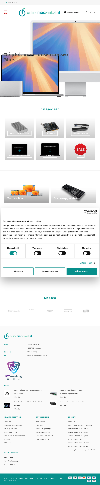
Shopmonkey (11, 480)
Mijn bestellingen (11, 461)
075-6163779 (13, 2)
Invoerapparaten (43, 432)
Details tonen (86, 263)
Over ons (7, 422)
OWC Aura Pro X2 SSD (44, 436)
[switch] (37, 253)
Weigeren (18, 271)
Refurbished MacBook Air (78, 446)
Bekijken (17, 397)
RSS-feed (7, 443)
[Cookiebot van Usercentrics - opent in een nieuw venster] (85, 212)
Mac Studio (40, 422)
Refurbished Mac (75, 439)
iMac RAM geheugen (43, 429)
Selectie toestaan (50, 271)
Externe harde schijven (78, 436)
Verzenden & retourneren (14, 436)
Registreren (9, 457)
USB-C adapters (42, 439)
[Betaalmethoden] (70, 477)
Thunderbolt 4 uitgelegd (78, 432)
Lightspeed (50, 478)
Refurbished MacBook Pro (78, 443)
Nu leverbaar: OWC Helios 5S (72, 402)
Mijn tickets (9, 464)
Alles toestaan (81, 271)
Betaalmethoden (10, 432)
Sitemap (7, 439)
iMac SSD (71, 422)
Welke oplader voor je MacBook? (81, 450)
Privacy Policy (10, 429)
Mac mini (39, 425)
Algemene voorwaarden (13, 425)
